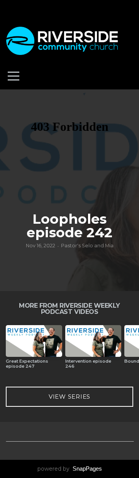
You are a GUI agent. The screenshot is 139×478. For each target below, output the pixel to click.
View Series (69, 396)
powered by (69, 468)
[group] (34, 350)
